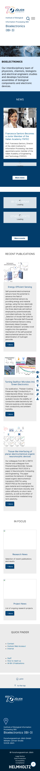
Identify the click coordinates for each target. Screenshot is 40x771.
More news (19, 178)
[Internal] (37, 399)
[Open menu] (33, 19)
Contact (10, 644)
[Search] (28, 18)
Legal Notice (20, 756)
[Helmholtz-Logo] (20, 768)
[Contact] (37, 372)
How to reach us (14, 661)
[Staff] (37, 376)
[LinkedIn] (37, 390)
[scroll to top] (33, 764)
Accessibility (20, 761)
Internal (10, 649)
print (21, 679)
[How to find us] (37, 385)
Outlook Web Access (15, 646)
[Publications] (37, 394)
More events (19, 238)
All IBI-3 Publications (15, 663)
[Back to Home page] (16, 10)
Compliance (20, 763)
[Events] (37, 381)
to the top (21, 686)
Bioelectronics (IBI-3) (15, 28)
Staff (9, 658)
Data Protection (20, 758)
